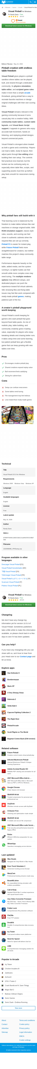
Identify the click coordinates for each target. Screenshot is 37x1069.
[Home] (2, 7)
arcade (27, 93)
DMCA (21, 1036)
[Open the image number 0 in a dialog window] (18, 415)
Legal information (25, 1032)
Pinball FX (6, 244)
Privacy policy (24, 1028)
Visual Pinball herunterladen (12, 568)
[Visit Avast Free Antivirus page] (18, 21)
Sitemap (5, 1032)
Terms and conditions (27, 1020)
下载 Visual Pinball (9, 571)
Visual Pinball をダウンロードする (14, 578)
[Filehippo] (7, 2)
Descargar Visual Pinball (11, 564)
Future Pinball (12, 247)
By (13, 14)
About (4, 1020)
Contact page (26, 657)
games (21, 296)
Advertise (5, 1028)
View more (18, 1008)
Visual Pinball (19, 11)
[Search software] (31, 2)
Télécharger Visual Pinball (11, 575)
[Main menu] (35, 2)
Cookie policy (24, 1024)
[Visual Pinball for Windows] (4, 13)
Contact (4, 1024)
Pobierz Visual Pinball (10, 586)
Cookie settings (25, 1040)
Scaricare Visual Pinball (10, 582)
